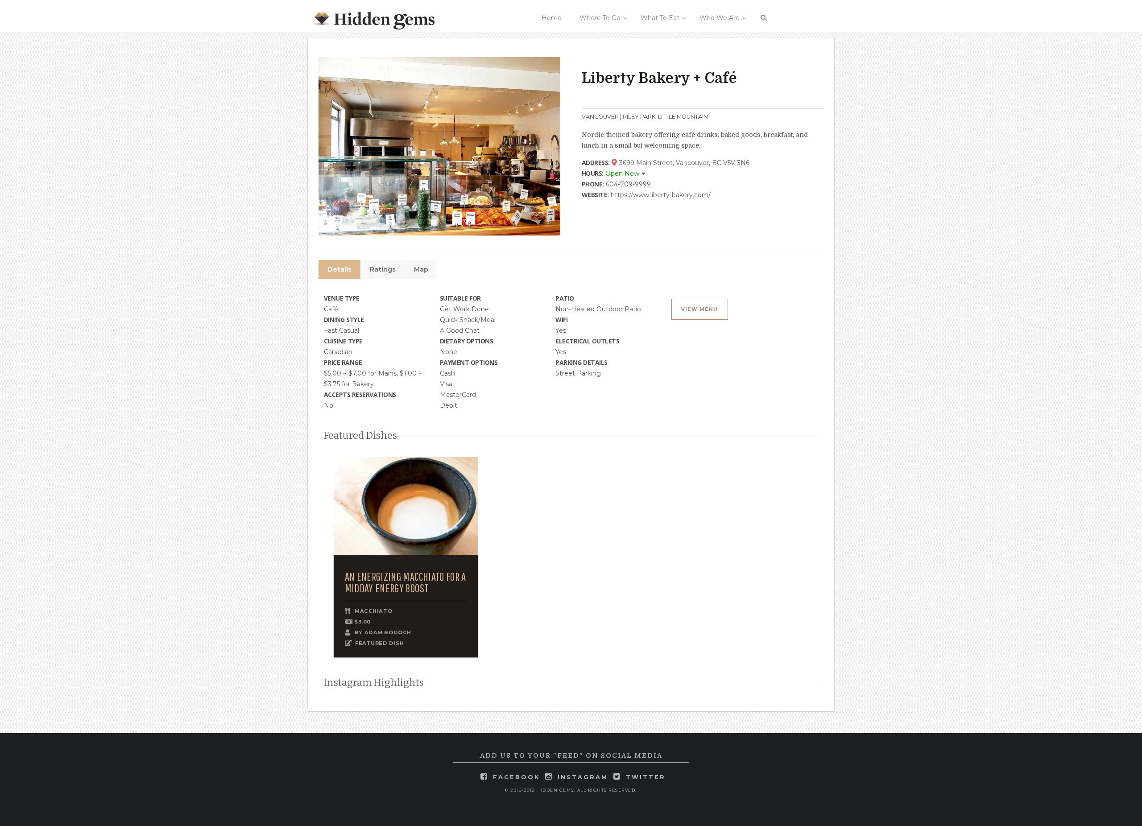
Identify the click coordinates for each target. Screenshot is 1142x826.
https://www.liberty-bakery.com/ (661, 195)
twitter (646, 777)
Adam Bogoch (387, 632)
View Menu (699, 309)
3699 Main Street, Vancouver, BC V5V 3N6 (683, 163)
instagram (583, 777)
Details (339, 269)
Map (421, 269)
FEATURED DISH (379, 643)
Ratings (383, 269)
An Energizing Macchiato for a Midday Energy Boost (405, 582)
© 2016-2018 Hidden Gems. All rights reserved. (571, 790)
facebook (516, 777)
